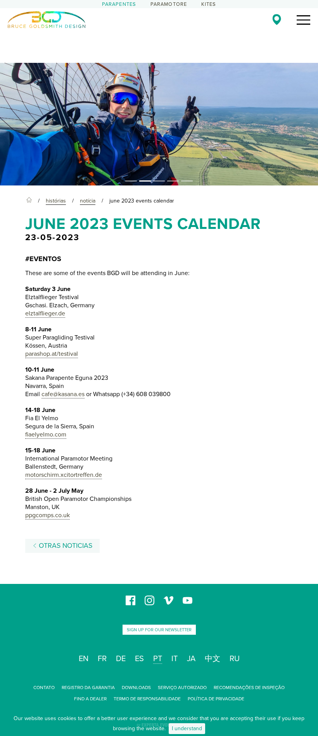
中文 (212, 658)
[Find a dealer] (276, 19)
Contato (44, 687)
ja (191, 658)
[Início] (29, 200)
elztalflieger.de (45, 313)
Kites (208, 4)
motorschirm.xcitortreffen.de (63, 475)
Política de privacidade (216, 698)
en (83, 658)
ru (235, 658)
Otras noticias (64, 546)
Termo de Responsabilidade (147, 698)
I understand (187, 728)
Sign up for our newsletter (159, 629)
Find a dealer (90, 698)
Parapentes (119, 4)
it (174, 658)
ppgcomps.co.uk (47, 515)
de (121, 658)
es (139, 658)
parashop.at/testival (51, 354)
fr (102, 658)
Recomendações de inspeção (249, 687)
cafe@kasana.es (63, 394)
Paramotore (168, 4)
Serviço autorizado (182, 687)
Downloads (136, 687)
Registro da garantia (88, 687)
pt (157, 658)
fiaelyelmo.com (45, 434)
